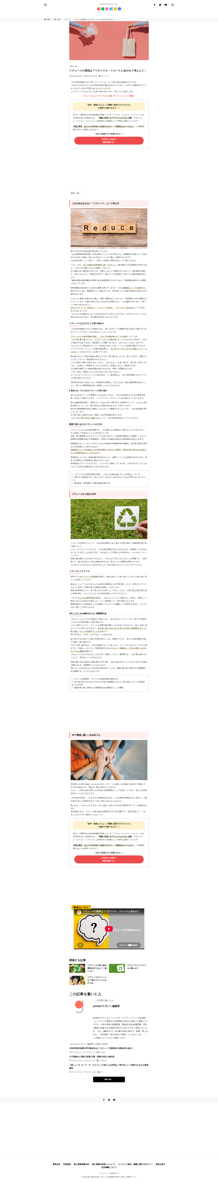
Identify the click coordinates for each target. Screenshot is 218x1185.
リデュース (67, 19)
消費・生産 (57, 19)
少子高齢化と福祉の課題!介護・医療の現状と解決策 (91, 1057)
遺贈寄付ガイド (114, 1173)
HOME (48, 19)
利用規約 (67, 1164)
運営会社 (56, 1164)
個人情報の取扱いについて (103, 1164)
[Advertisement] (109, 171)
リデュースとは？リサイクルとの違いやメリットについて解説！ (109, 96)
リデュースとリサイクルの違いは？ (136, 966)
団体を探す (160, 1164)
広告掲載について (109, 1167)
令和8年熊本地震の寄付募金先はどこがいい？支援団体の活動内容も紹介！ (101, 1048)
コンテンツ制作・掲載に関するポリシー (135, 1164)
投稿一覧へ (108, 1079)
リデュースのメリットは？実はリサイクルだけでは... (97, 980)
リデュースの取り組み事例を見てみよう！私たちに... (97, 968)
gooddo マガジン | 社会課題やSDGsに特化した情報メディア (115, 1177)
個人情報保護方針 (81, 1164)
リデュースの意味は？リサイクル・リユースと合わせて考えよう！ (94, 19)
